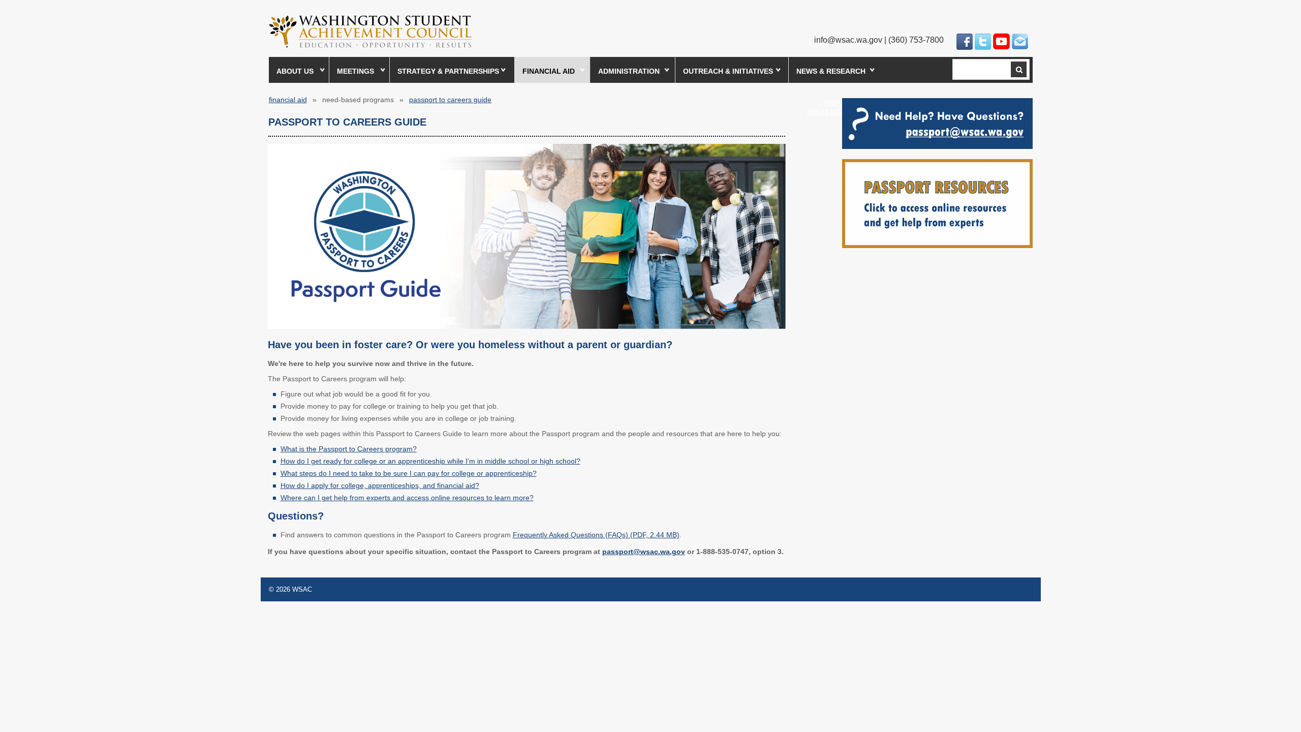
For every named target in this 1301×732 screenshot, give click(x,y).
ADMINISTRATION (629, 71)
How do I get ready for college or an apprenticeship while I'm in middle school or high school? (430, 461)
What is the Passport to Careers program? (349, 449)
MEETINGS (355, 71)
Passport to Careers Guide (450, 100)
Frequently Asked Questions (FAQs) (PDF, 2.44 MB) (596, 535)
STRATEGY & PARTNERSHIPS (448, 71)
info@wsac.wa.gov (848, 40)
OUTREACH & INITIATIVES (728, 71)
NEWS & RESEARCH (830, 71)
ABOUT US (295, 71)
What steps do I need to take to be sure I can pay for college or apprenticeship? (409, 473)
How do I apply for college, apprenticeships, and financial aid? (380, 485)
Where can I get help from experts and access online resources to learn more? (407, 498)
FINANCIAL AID (548, 71)
